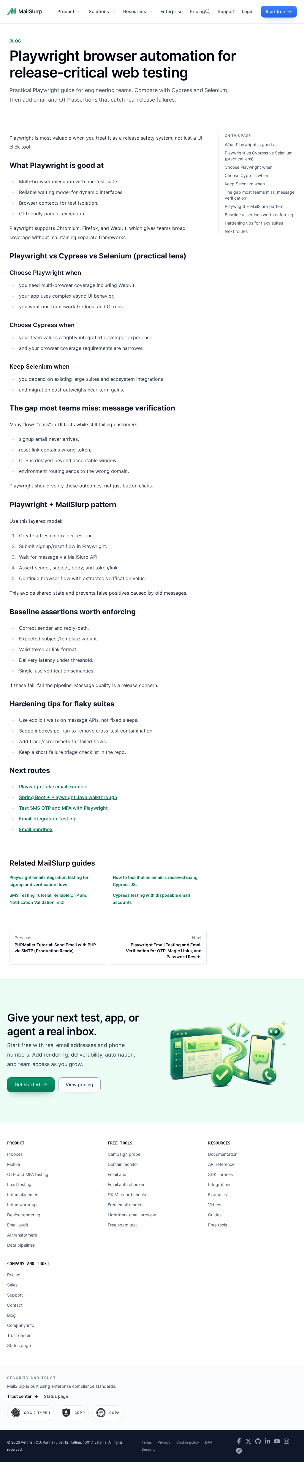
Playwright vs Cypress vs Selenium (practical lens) (258, 155)
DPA (208, 1442)
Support (226, 11)
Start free (275, 11)
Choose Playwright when (249, 167)
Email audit (17, 1224)
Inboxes (15, 1154)
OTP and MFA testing (27, 1174)
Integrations (219, 1184)
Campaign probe (124, 1154)
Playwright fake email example (53, 787)
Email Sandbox (36, 829)
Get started (27, 1084)
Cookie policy (187, 1442)
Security (149, 1449)
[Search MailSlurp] (207, 11)
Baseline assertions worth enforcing (259, 214)
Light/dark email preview (132, 1214)
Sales (12, 1284)
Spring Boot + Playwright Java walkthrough (68, 797)
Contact (15, 1305)
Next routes (236, 231)
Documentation (223, 1154)
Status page (19, 1345)
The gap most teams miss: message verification (259, 195)
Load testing (19, 1184)
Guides (214, 1214)
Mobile (13, 1164)
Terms (147, 1442)
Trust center (19, 1335)
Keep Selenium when (245, 183)
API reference (221, 1164)
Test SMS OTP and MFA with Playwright (63, 808)
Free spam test (122, 1224)
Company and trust (28, 1263)
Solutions (99, 11)
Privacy (164, 1442)
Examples (217, 1194)
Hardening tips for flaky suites (254, 222)
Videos (214, 1204)
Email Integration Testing (47, 819)
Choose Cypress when (246, 175)
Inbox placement (23, 1194)
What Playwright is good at (251, 144)
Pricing (197, 11)
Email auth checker (126, 1184)
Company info (20, 1325)
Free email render (125, 1204)
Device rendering (23, 1214)
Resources (134, 11)
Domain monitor (123, 1164)
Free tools (120, 1143)
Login (248, 11)
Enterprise (171, 11)
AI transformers (22, 1234)
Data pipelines (21, 1245)
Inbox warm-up (22, 1204)
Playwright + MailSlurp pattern (254, 206)
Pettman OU (31, 1442)
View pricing (79, 1084)
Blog (11, 1315)
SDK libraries (220, 1174)
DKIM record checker (128, 1194)
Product (66, 11)
